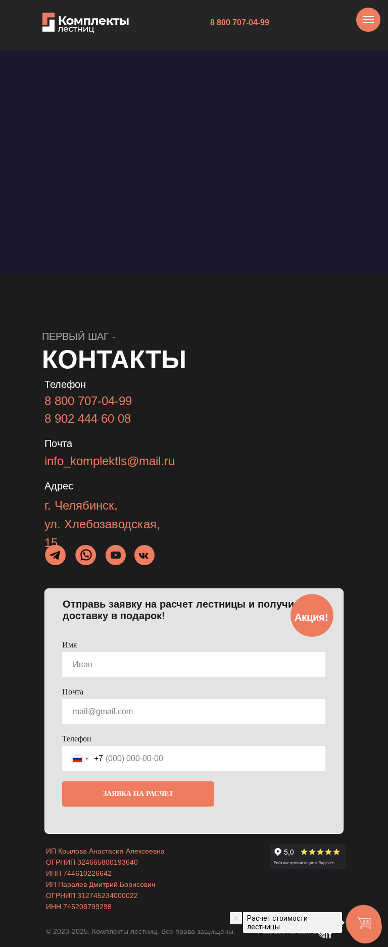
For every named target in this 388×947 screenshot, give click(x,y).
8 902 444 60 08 (87, 418)
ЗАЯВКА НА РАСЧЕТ (138, 794)
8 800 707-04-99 (88, 401)
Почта (72, 691)
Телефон (76, 738)
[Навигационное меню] (368, 19)
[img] (86, 555)
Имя (69, 644)
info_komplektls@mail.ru (109, 461)
